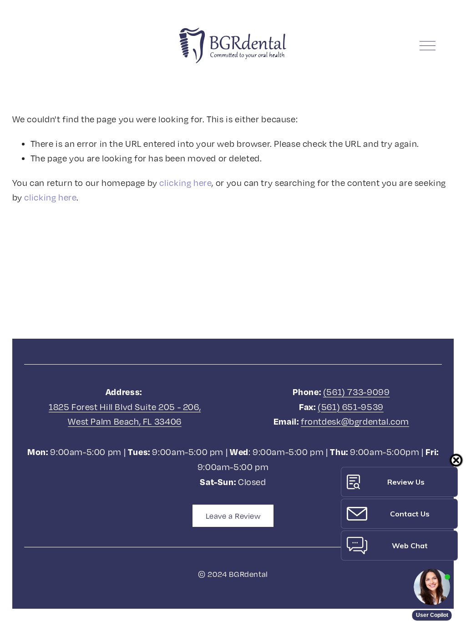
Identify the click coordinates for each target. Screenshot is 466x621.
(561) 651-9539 (351, 406)
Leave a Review (233, 516)
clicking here (185, 182)
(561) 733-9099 (356, 391)
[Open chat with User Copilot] (432, 587)
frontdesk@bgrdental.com (355, 421)
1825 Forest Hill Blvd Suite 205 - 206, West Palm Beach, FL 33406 (125, 414)
